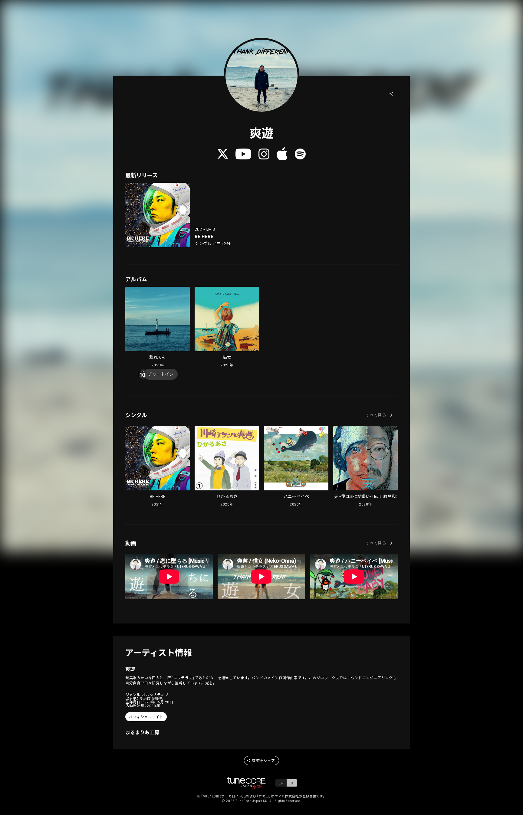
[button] (391, 94)
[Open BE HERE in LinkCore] (157, 215)
